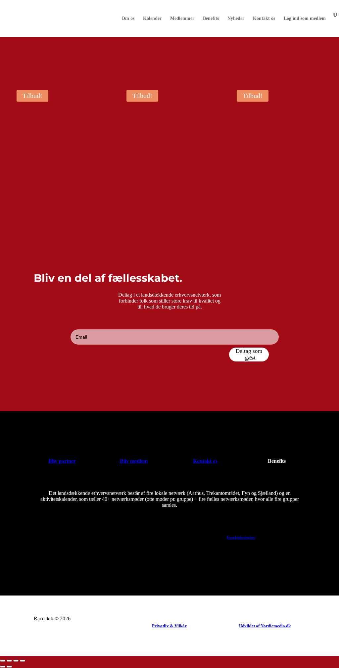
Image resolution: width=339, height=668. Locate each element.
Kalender (152, 18)
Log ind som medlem (305, 18)
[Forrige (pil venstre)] (2, 667)
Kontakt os (264, 18)
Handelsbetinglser (241, 537)
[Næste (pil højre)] (9, 667)
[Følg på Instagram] (83, 566)
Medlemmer (182, 18)
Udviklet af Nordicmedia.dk (265, 625)
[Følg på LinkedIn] (40, 566)
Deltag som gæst (249, 354)
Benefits (211, 18)
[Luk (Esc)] (22, 661)
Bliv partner (62, 461)
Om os (127, 18)
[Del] (16, 661)
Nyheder (235, 18)
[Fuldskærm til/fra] (9, 661)
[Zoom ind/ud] (2, 661)
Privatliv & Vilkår (169, 625)
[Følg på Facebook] (54, 566)
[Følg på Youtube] (69, 566)
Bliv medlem (134, 461)
